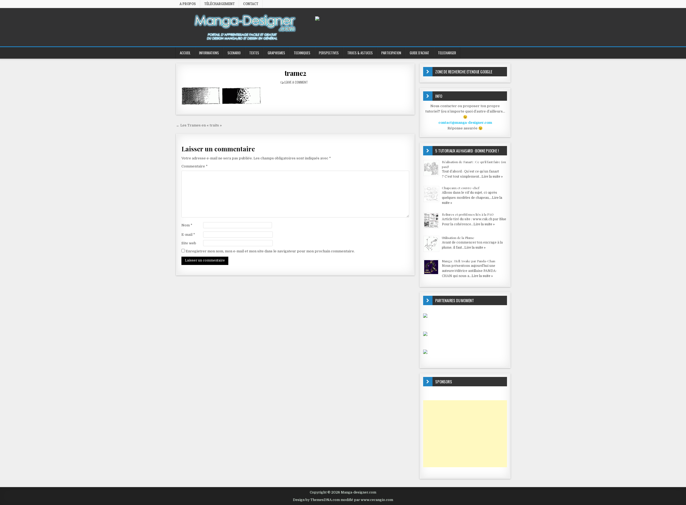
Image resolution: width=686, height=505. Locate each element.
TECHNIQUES (302, 52)
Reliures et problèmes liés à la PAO (468, 214)
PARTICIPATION (391, 52)
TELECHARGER (447, 52)
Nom (186, 225)
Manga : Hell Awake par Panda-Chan (468, 261)
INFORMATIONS (209, 52)
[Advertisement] (465, 433)
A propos (188, 4)
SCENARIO (234, 52)
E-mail (188, 235)
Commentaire (194, 166)
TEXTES (254, 52)
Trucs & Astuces (360, 52)
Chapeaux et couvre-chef (460, 188)
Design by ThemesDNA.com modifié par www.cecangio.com (343, 500)
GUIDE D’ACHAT (419, 52)
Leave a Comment (296, 82)
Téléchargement (219, 4)
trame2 (295, 73)
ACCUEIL (185, 52)
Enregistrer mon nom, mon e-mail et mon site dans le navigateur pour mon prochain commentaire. (270, 251)
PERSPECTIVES (329, 52)
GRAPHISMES (276, 52)
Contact (250, 4)
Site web (188, 243)
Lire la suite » (492, 176)
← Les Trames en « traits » (199, 125)
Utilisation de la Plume (458, 237)
